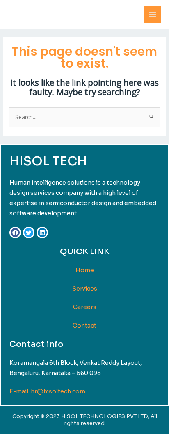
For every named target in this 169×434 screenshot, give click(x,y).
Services (84, 288)
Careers (84, 307)
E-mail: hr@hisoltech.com (47, 391)
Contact (84, 325)
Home (84, 270)
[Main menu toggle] (152, 14)
